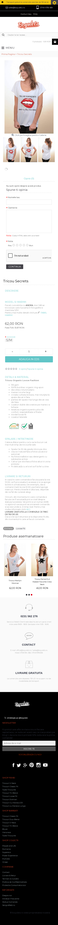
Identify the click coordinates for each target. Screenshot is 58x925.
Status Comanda (9, 902)
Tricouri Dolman (9, 799)
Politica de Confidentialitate (14, 882)
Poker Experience (10, 855)
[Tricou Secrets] (12, 149)
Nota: (10, 241)
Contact (6, 872)
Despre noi (7, 895)
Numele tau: (14, 197)
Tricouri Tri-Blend (10, 793)
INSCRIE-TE (29, 749)
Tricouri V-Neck (9, 783)
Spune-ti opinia (35, 369)
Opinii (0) (29, 178)
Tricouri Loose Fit (9, 796)
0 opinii (22, 369)
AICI (28, 509)
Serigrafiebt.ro (8, 905)
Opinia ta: (12, 207)
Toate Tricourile (9, 789)
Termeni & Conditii (10, 879)
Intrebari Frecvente (10, 898)
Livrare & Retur (9, 875)
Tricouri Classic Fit (10, 786)
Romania (6, 849)
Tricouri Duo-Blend (10, 819)
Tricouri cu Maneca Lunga (14, 806)
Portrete (6, 859)
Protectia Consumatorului (14, 885)
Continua (15, 266)
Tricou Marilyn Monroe (15, 581)
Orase (5, 862)
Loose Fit (20, 528)
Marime (11, 337)
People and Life (9, 846)
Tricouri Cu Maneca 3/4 (12, 802)
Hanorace (6, 832)
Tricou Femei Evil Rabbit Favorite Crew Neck (42, 581)
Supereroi (6, 852)
